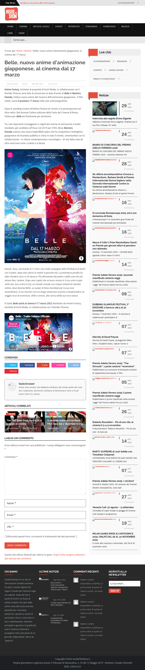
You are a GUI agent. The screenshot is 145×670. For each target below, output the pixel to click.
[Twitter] (128, 40)
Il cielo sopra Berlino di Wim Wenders (61, 604)
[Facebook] (123, 40)
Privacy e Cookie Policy (104, 79)
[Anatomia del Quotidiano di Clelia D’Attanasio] (44, 615)
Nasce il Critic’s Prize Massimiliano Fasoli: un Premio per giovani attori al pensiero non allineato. (114, 245)
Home (10, 26)
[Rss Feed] (138, 40)
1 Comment (129, 299)
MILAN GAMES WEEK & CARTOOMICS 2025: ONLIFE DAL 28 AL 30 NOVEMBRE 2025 (113, 536)
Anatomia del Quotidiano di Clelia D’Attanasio (59, 620)
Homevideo (109, 26)
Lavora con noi (116, 70)
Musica (125, 26)
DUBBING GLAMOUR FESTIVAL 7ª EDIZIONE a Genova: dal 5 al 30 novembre (110, 307)
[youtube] (133, 40)
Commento (11, 457)
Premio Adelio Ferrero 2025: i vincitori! (113, 481)
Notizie (24, 84)
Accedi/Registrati (126, 3)
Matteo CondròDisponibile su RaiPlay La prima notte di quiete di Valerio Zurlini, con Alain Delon (91, 587)
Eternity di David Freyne (105, 337)
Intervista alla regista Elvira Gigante (111, 118)
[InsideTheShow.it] (11, 20)
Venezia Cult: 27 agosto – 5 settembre (113, 507)
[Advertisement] (69, 14)
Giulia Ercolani (26, 383)
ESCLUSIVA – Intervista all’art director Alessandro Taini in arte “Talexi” (59, 586)
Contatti (97, 70)
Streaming (91, 26)
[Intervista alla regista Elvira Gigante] (104, 114)
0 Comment (52, 84)
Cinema (23, 26)
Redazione (122, 61)
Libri (10, 33)
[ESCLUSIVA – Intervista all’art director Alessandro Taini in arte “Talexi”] (44, 580)
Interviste (74, 26)
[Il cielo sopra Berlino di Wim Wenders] (44, 600)
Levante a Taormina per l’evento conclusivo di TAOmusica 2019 (45, 3)
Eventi (58, 26)
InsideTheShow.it (81, 659)
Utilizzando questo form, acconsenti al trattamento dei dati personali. (41, 536)
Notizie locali (41, 26)
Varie (22, 33)
